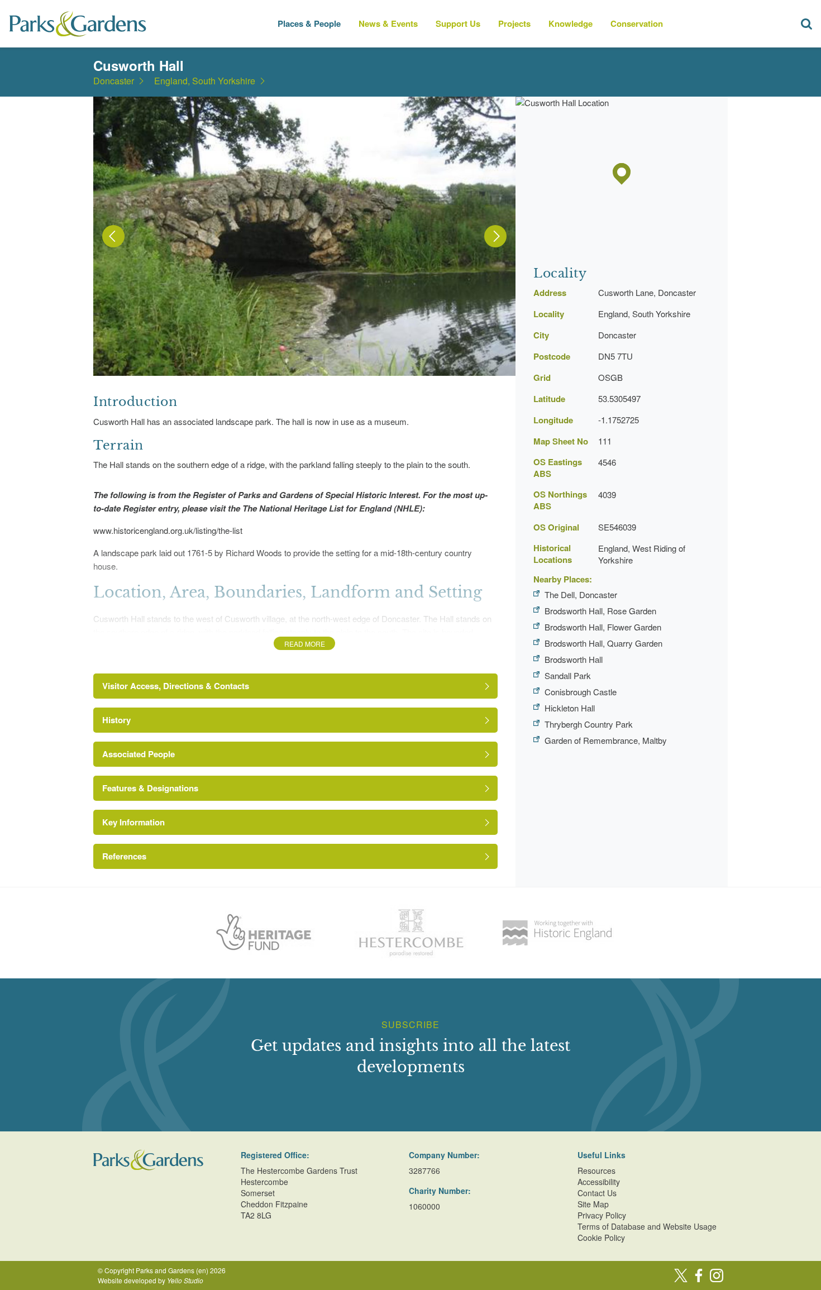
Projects (514, 23)
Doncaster (113, 81)
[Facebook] (698, 1275)
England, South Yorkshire (204, 81)
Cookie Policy (601, 1237)
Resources (596, 1170)
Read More (304, 643)
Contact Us (597, 1192)
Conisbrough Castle (581, 691)
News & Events (388, 23)
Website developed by (150, 1280)
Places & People (309, 23)
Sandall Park (568, 675)
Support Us (458, 23)
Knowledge (570, 23)
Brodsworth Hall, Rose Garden (600, 611)
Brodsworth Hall (574, 659)
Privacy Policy (601, 1215)
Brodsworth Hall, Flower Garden (603, 627)
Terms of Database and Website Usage (647, 1226)
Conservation (636, 23)
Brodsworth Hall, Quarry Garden (603, 643)
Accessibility (598, 1181)
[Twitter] (681, 1275)
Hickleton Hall (570, 708)
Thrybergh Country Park (589, 724)
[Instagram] (716, 1275)
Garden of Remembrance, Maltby (606, 740)
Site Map (593, 1204)
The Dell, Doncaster (581, 594)
